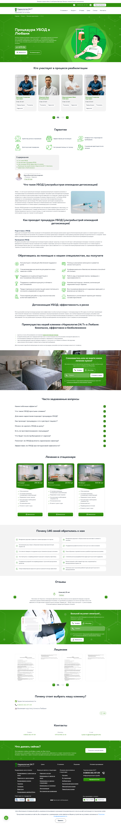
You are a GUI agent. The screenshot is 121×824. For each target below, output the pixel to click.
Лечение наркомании (32, 16)
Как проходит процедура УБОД (27, 162)
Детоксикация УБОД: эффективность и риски (31, 164)
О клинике (60, 764)
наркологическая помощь (50, 335)
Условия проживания (96, 764)
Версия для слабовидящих (60, 800)
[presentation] (19, 473)
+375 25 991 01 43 (60, 734)
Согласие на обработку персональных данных (79, 382)
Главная (17, 16)
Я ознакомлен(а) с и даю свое (84, 381)
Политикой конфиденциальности (86, 380)
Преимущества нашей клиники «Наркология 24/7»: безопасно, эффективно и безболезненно (35, 166)
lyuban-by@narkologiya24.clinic (91, 734)
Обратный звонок (99, 5)
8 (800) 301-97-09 (24, 705)
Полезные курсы (35, 52)
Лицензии (77, 764)
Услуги (23, 16)
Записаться (22, 52)
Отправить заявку (96, 375)
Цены (43, 764)
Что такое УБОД (23, 160)
